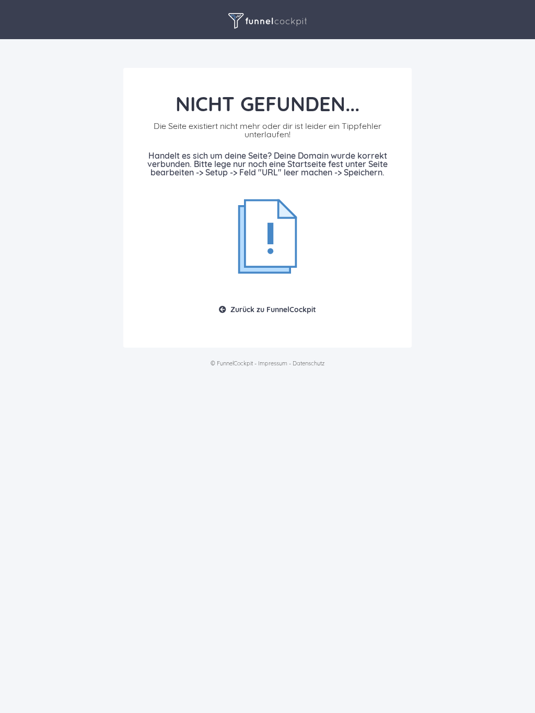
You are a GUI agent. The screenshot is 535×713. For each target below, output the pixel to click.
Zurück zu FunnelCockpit (273, 309)
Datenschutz (308, 363)
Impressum (272, 363)
